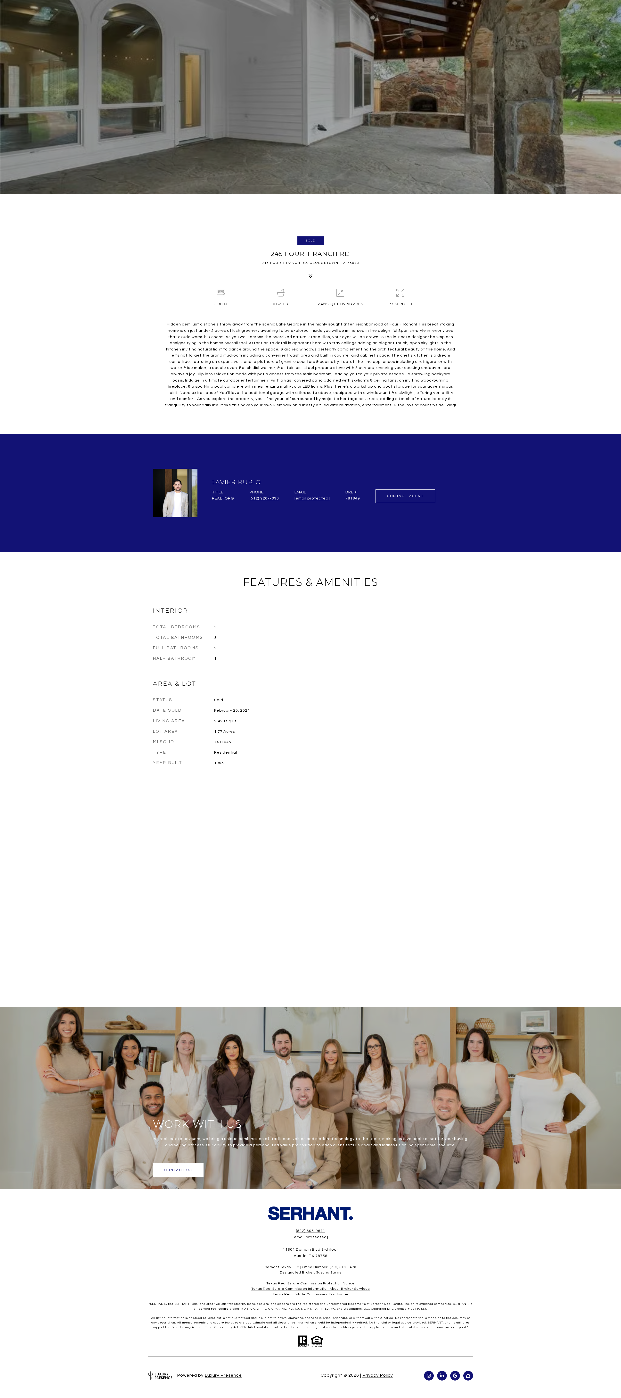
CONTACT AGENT (405, 496)
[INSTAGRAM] (429, 1376)
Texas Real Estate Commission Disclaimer (311, 1294)
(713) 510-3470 (343, 1267)
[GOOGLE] (455, 1376)
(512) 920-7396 (264, 498)
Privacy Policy (377, 1375)
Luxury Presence (223, 1375)
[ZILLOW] (468, 1376)
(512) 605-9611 (310, 1231)
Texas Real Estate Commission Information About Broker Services (310, 1288)
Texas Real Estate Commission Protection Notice (310, 1283)
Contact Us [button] (178, 1170)
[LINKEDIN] (442, 1376)
